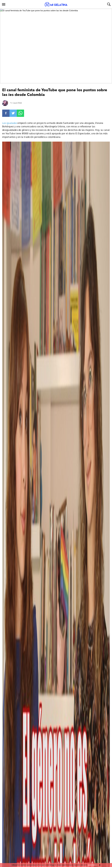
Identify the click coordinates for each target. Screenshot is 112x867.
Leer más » (92, 865)
